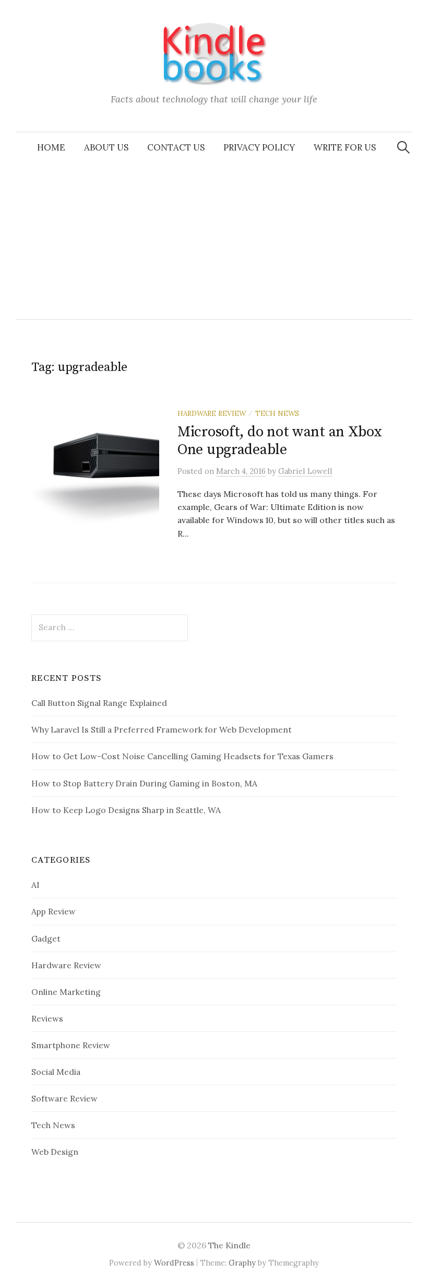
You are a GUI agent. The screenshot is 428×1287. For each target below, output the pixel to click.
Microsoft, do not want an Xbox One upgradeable (279, 441)
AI (35, 884)
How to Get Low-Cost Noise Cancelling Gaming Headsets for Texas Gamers (182, 756)
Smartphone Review (70, 1045)
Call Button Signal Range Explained (99, 703)
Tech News (277, 413)
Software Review (64, 1098)
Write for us (345, 147)
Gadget (46, 938)
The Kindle (229, 1245)
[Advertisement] (214, 241)
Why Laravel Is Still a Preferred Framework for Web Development (161, 729)
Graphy (242, 1263)
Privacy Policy (259, 147)
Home (51, 147)
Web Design (54, 1151)
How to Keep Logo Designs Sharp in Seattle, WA (126, 810)
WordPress (174, 1263)
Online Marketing (66, 992)
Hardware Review (211, 413)
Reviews (47, 1018)
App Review (53, 911)
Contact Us (176, 147)
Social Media (55, 1071)
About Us (106, 147)
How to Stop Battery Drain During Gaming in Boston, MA (144, 783)
